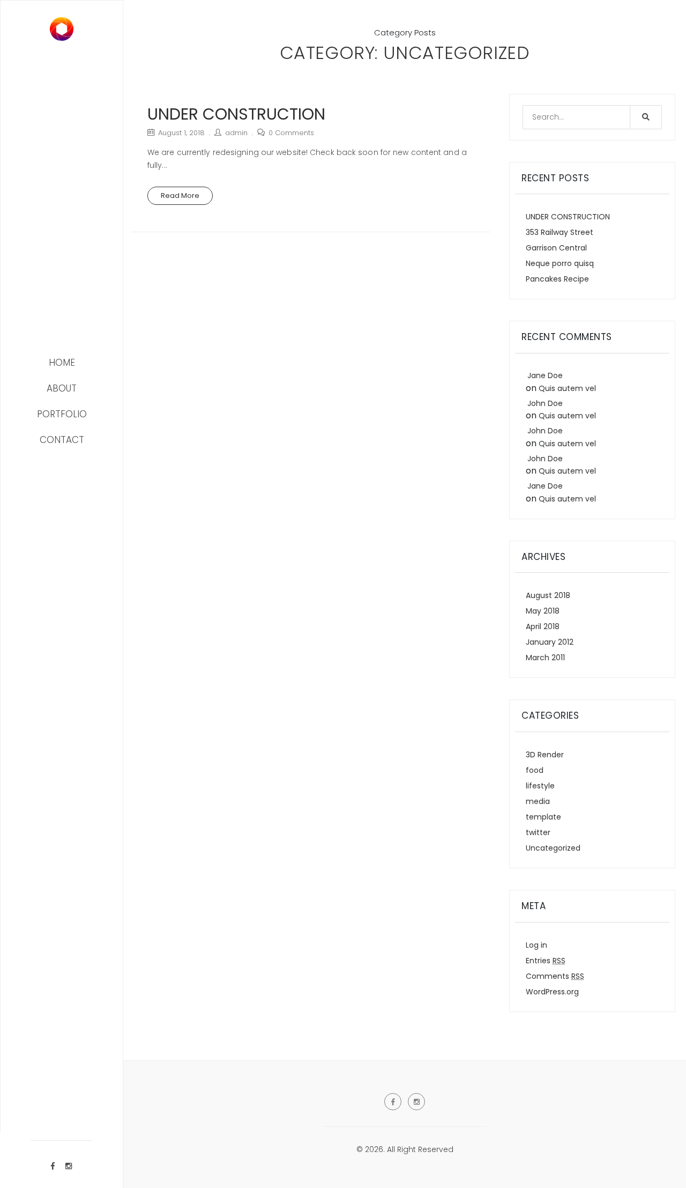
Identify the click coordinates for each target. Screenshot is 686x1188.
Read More (180, 195)
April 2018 (543, 626)
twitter (538, 832)
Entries (545, 960)
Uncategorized (553, 848)
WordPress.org (552, 991)
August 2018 (548, 595)
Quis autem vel (567, 388)
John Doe (545, 403)
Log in (536, 945)
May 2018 (543, 611)
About (62, 388)
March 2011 (545, 657)
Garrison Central (556, 247)
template (543, 816)
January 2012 (549, 642)
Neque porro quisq (560, 263)
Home (62, 362)
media (538, 801)
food (534, 770)
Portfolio (62, 414)
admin (236, 133)
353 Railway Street (559, 232)
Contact (62, 439)
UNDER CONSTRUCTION (236, 114)
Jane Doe (545, 375)
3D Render (545, 754)
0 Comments (291, 133)
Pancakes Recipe (557, 279)
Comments (555, 976)
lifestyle (540, 785)
